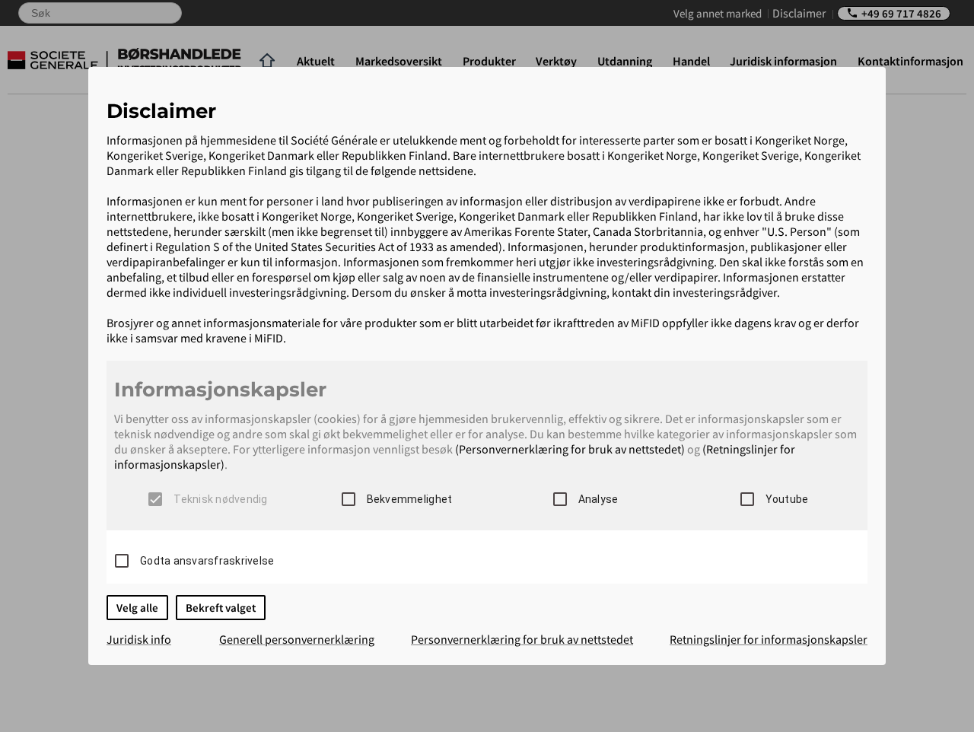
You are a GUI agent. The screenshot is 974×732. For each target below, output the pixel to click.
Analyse (598, 499)
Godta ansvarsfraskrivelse (207, 561)
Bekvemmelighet (410, 499)
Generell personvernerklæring (296, 639)
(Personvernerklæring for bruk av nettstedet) (570, 449)
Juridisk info (139, 639)
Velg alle (137, 607)
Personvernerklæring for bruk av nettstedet (522, 639)
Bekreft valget (221, 607)
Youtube (787, 499)
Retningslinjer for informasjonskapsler (768, 639)
